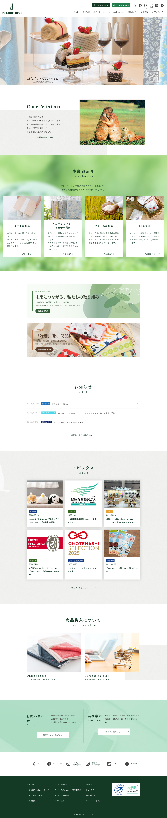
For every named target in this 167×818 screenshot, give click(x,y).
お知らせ (89, 784)
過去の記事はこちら (79, 588)
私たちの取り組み (116, 12)
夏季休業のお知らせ (60, 404)
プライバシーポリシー (94, 801)
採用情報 (144, 12)
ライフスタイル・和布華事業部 (69, 790)
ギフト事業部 (62, 784)
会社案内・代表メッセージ (93, 12)
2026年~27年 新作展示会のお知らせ (70, 422)
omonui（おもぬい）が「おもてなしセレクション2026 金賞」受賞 (86, 413)
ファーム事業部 (63, 795)
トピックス (90, 790)
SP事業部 (61, 801)
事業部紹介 (131, 12)
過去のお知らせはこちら (81, 435)
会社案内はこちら (45, 137)
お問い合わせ (157, 12)
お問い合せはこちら (53, 735)
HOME (75, 12)
